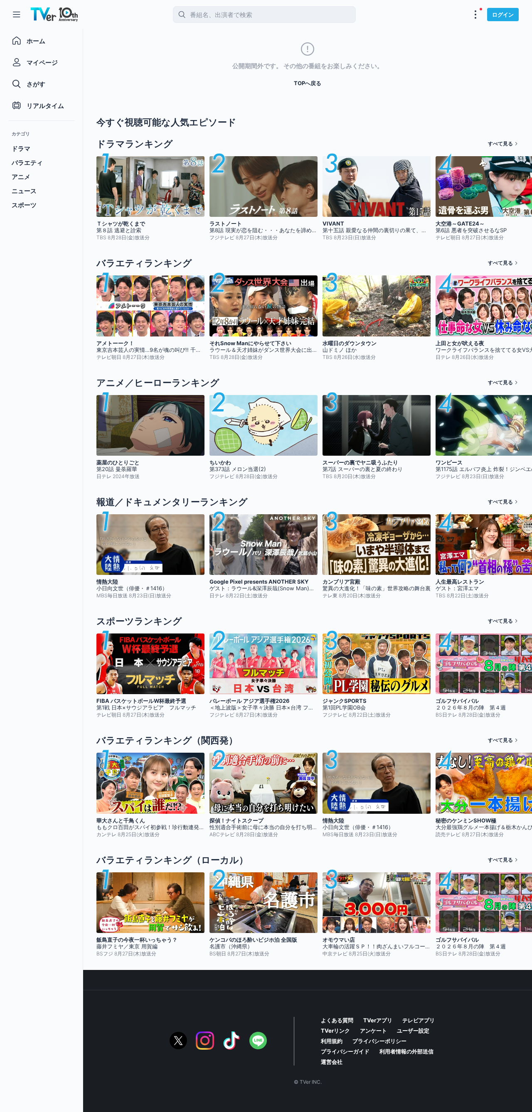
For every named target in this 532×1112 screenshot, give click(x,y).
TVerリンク (335, 1030)
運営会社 (331, 1061)
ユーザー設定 (413, 1030)
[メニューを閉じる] (16, 14)
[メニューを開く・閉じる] (475, 14)
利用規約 (331, 1041)
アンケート (373, 1030)
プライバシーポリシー (379, 1041)
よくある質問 (337, 1020)
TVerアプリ (377, 1020)
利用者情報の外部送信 (406, 1051)
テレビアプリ (418, 1020)
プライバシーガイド (345, 1051)
